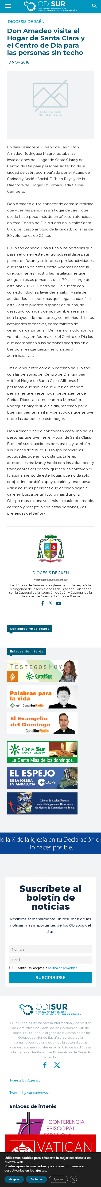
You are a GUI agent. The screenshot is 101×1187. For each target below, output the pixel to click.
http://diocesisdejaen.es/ (50, 579)
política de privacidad (62, 968)
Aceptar (14, 1179)
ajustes (40, 1170)
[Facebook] (42, 603)
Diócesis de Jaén (26, 22)
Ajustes (58, 1179)
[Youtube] (58, 603)
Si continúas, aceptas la (45, 968)
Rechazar (36, 1179)
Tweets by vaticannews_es (31, 1093)
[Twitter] (50, 603)
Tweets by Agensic (24, 1080)
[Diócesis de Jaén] (50, 548)
